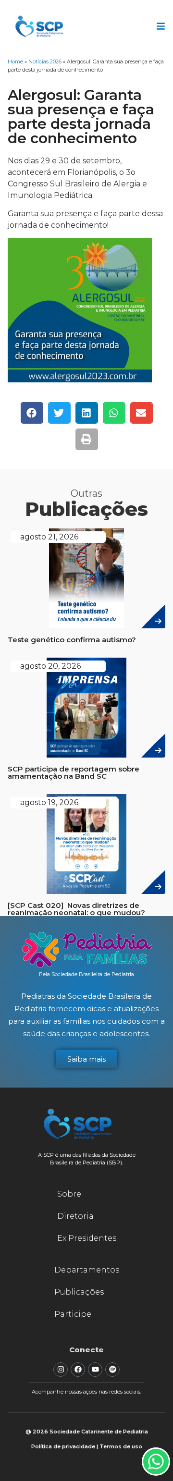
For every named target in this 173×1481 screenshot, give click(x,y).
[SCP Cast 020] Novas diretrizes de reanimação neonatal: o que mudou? (76, 909)
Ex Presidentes (86, 1238)
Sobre (69, 1194)
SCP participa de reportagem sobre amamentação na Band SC (73, 772)
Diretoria (75, 1216)
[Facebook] (78, 1369)
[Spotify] (112, 1369)
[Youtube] (95, 1369)
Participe (72, 1314)
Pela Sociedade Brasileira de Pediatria (86, 974)
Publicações (79, 1292)
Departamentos (86, 1269)
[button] (32, 413)
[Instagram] (60, 1369)
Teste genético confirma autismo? (72, 639)
